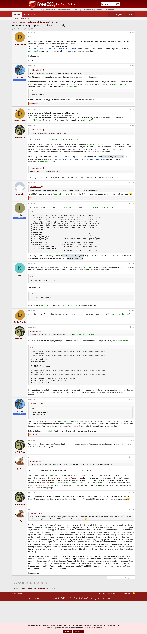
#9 (133, 327)
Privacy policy (122, 593)
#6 (133, 203)
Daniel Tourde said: (36, 70)
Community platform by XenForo (73, 597)
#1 (133, 33)
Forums (17, 14)
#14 (132, 509)
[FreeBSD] (51, 7)
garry (31, 496)
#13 (132, 493)
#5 (133, 183)
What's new (28, 14)
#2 (133, 66)
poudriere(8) (45, 480)
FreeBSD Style (18, 593)
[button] (34, 14)
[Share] (130, 33)
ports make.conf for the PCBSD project (66, 478)
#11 (132, 440)
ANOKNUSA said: (35, 187)
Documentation (64, 10)
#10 (132, 400)
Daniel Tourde (18, 29)
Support (99, 10)
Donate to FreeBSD (110, 4)
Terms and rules (111, 593)
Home (32, 10)
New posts (15, 18)
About (39, 10)
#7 (133, 264)
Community (77, 10)
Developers (88, 10)
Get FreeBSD (50, 10)
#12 (132, 457)
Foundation (109, 10)
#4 (133, 126)
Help (129, 593)
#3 (133, 109)
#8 (133, 310)
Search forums (25, 18)
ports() (39, 487)
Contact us (101, 593)
